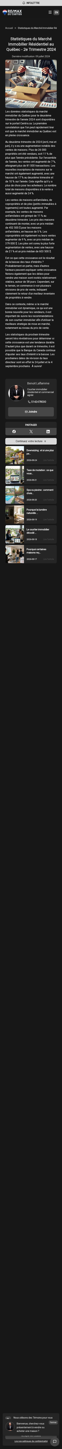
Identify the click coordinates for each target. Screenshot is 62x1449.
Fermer (53, 1422)
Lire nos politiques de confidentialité (31, 1441)
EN (56, 12)
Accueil (9, 28)
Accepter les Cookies (31, 1436)
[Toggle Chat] (54, 1441)
